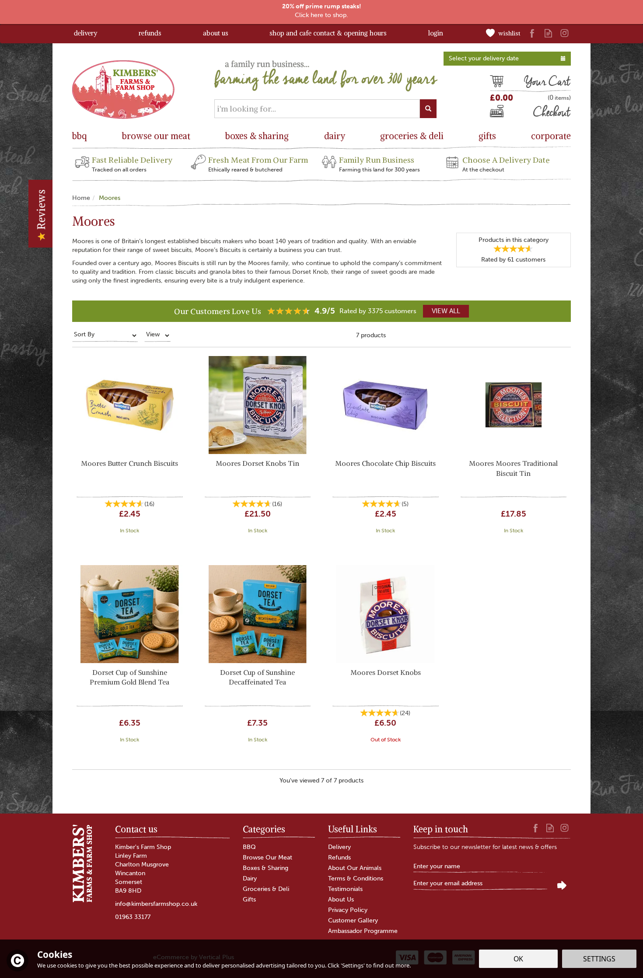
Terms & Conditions (355, 878)
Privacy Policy (347, 910)
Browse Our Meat (267, 857)
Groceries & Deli (266, 889)
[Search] (428, 108)
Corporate (551, 135)
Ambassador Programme (363, 931)
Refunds (339, 857)
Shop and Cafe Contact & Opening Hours (328, 33)
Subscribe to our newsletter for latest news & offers (485, 847)
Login (435, 33)
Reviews (41, 210)
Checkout (504, 113)
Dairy (250, 878)
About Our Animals (354, 868)
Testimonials (345, 889)
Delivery (339, 847)
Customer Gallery (353, 920)
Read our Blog (548, 33)
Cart (496, 83)
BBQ (249, 847)
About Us (341, 899)
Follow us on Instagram (564, 33)
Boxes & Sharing (265, 868)
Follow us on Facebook (532, 33)
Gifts (249, 899)
